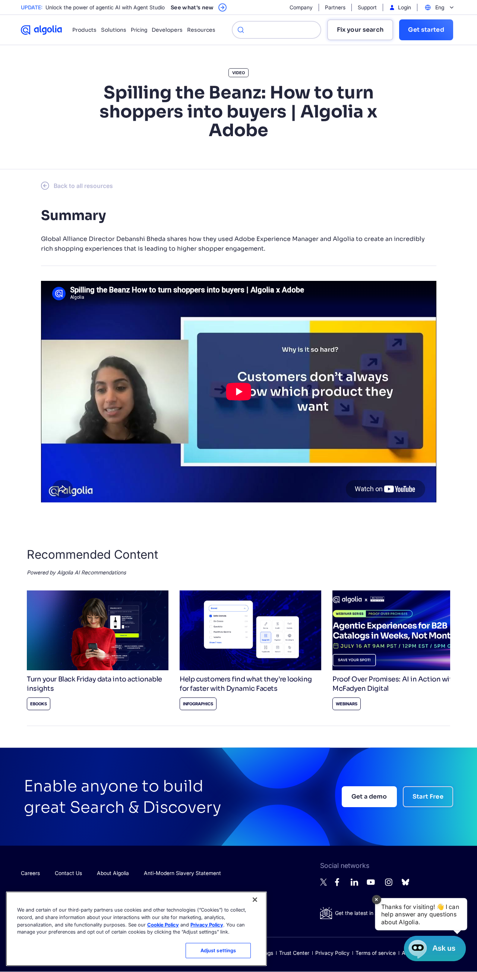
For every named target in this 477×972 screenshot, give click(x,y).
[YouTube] (371, 885)
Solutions (113, 29)
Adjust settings (218, 950)
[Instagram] (388, 885)
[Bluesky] (405, 884)
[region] (136, 928)
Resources (201, 29)
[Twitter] (324, 884)
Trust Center (294, 953)
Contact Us (68, 873)
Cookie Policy (163, 924)
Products (84, 29)
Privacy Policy (332, 953)
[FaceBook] (339, 884)
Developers (167, 29)
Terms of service (376, 953)
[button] (421, 914)
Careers (30, 873)
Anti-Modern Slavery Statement (182, 873)
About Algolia (113, 873)
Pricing (139, 29)
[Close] (255, 899)
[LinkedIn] (354, 884)
